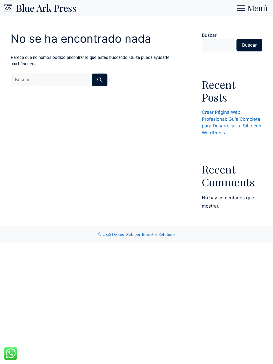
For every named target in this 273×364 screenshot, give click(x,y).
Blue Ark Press (46, 8)
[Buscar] (99, 80)
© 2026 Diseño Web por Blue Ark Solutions (136, 234)
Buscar (209, 35)
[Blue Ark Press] (8, 8)
